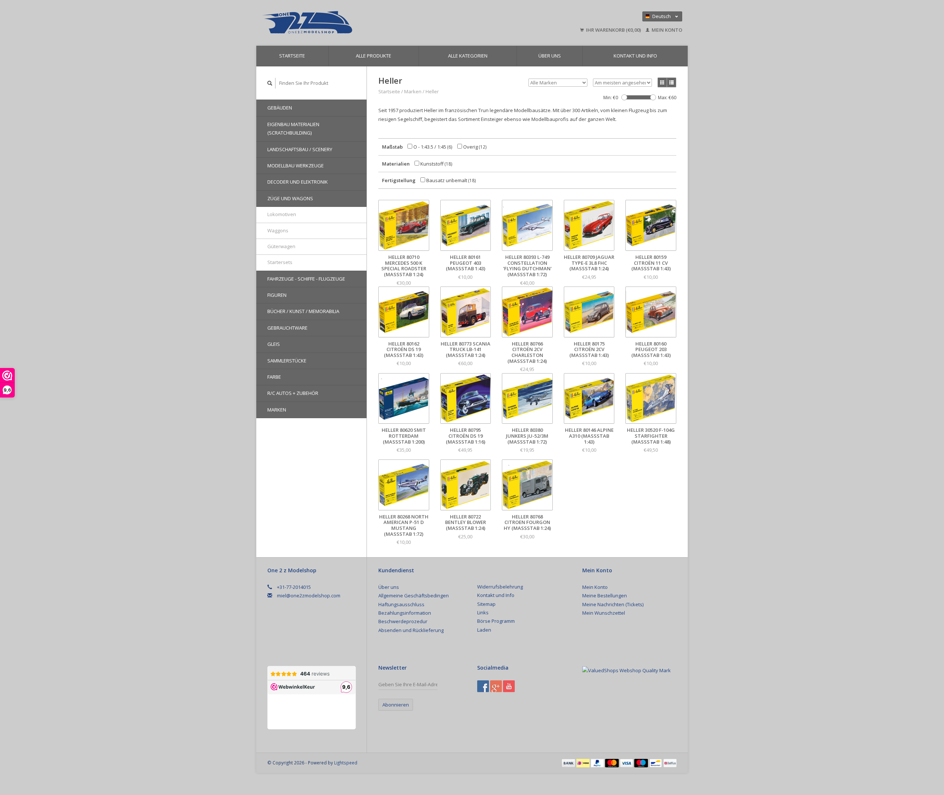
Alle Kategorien (467, 55)
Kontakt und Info (635, 55)
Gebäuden (279, 107)
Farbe (274, 377)
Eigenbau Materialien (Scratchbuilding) (293, 128)
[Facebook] (483, 686)
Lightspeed (345, 763)
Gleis (273, 344)
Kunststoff (435, 163)
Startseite (292, 55)
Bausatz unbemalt (450, 180)
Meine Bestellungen (604, 595)
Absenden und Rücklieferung (411, 630)
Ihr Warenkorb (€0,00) (613, 30)
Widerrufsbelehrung (500, 586)
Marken (276, 409)
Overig (474, 146)
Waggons (277, 230)
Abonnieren (395, 704)
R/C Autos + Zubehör (292, 393)
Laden (484, 629)
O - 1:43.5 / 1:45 (432, 146)
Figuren (277, 295)
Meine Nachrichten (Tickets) (612, 604)
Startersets (279, 262)
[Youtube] (509, 686)
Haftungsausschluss (401, 604)
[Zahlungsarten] (569, 762)
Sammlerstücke (286, 360)
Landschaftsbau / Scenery (299, 149)
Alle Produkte (373, 55)
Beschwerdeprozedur (402, 621)
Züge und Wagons (290, 198)
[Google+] (496, 686)
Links (483, 612)
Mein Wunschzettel (603, 613)
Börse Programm (496, 621)
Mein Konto (666, 30)
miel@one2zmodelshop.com (308, 595)
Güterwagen (281, 246)
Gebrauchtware (287, 327)
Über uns (549, 55)
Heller (432, 91)
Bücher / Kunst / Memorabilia (303, 311)
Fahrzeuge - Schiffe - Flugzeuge (306, 278)
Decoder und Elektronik (297, 181)
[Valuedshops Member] (626, 670)
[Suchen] (269, 83)
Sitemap (486, 604)
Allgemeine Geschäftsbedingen (413, 595)
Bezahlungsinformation (404, 613)
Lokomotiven (281, 214)
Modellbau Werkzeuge (295, 165)
